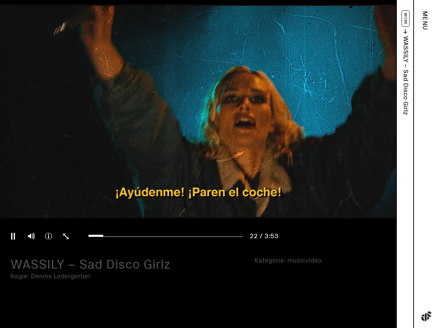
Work (405, 18)
